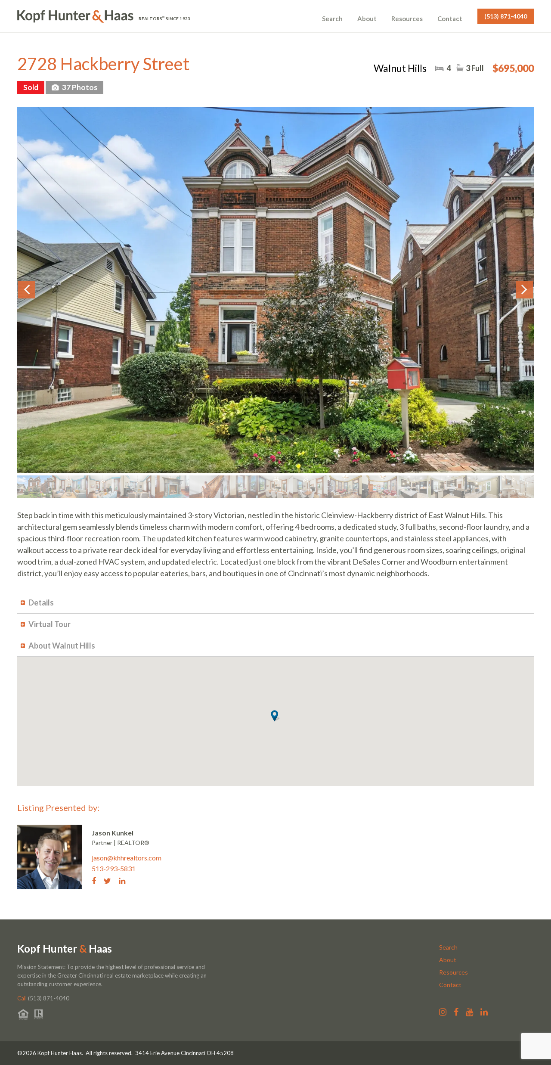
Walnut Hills (400, 68)
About (367, 18)
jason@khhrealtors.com (126, 858)
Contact (449, 18)
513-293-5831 (114, 868)
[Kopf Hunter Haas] (75, 16)
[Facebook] (97, 880)
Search (332, 18)
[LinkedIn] (125, 880)
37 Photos (79, 87)
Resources (407, 18)
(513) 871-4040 (505, 16)
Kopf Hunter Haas (64, 949)
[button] (275, 715)
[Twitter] (111, 880)
